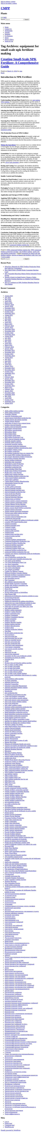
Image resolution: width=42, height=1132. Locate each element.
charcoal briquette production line (15, 492)
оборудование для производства (15, 982)
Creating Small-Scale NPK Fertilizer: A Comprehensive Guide (19, 62)
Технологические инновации (14, 1066)
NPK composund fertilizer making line (17, 767)
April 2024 (8, 343)
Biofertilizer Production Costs (14, 465)
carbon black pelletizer (12, 479)
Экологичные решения (12, 1100)
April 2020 (8, 398)
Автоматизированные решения (15, 894)
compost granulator (11, 523)
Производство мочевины (13, 1017)
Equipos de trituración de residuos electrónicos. (19, 601)
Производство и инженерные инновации (18, 1013)
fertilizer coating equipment (13, 610)
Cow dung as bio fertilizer (13, 560)
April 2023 (8, 364)
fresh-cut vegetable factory (13, 640)
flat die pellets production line (14, 633)
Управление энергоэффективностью (17, 1077)
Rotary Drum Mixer (11, 853)
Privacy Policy (9, 39)
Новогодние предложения (13, 971)
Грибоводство (9, 936)
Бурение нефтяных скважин (14, 913)
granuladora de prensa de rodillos (15, 657)
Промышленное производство (15, 1028)
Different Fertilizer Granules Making (16, 573)
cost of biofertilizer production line (15, 557)
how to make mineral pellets (13, 672)
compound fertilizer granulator (14, 545)
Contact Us (8, 29)
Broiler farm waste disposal (13, 472)
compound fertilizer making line (19, 245)
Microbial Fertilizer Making (13, 753)
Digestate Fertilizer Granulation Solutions (17, 575)
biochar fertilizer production (13, 460)
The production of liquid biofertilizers (16, 869)
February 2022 (9, 377)
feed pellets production (12, 608)
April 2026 (8, 301)
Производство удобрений (13, 1022)
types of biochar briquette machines (15, 872)
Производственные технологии (15, 1010)
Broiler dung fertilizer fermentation (15, 471)
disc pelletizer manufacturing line (15, 582)
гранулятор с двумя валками (14, 929)
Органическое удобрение (13, 994)
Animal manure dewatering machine (16, 420)
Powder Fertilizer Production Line (15, 835)
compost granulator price (12, 525)
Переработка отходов (12, 998)
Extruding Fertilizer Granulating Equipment (18, 605)
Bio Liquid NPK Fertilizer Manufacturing (17, 455)
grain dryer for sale (10, 652)
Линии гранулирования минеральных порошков (21, 957)
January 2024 (9, 349)
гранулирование (10, 918)
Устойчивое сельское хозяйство (15, 1080)
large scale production (11, 703)
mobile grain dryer (10, 758)
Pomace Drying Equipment (13, 814)
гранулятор (8, 924)
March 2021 (8, 387)
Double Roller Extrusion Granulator (16, 583)
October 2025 (9, 312)
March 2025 (8, 324)
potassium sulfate (6, 130)
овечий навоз (9, 991)
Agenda (7, 32)
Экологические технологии (14, 1096)
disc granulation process (12, 578)
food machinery (9, 635)
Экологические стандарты (13, 1094)
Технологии (9, 1057)
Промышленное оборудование (15, 1026)
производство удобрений (13, 1020)
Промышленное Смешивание (14, 1029)
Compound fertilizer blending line (15, 543)
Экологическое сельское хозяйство (16, 1098)
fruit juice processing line (12, 642)
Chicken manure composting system (16, 502)
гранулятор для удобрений (13, 925)
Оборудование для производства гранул (18, 983)
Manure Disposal (10, 735)
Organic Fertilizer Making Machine (15, 797)
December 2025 (10, 308)
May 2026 (8, 299)
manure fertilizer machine (12, 737)
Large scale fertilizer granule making (16, 698)
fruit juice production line (12, 643)
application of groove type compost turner (17, 423)
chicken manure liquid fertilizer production (18, 508)
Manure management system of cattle (16, 740)
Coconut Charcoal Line (12, 515)
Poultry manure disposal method (15, 828)
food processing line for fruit (13, 638)
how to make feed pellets (12, 668)
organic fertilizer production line (14, 800)
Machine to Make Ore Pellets (14, 724)
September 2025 (10, 313)
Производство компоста (13, 1015)
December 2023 (10, 350)
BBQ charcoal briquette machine (15, 439)
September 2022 (10, 373)
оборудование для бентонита (14, 973)
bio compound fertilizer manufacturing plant (18, 448)
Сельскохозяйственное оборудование (17, 1045)
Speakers (7, 34)
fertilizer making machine (12, 624)
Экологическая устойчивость (14, 1087)
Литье (7, 968)
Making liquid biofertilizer (13, 730)
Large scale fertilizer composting (15, 696)
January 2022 (9, 378)
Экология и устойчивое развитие (16, 1105)
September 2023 (10, 356)
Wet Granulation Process (12, 883)
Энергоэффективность (12, 1114)
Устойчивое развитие (12, 1079)
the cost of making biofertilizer (14, 867)
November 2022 (10, 370)
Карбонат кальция (11, 953)
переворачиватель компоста (14, 996)
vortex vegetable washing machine (15, 879)
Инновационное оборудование (15, 950)
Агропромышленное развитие (15, 899)
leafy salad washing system (13, 705)
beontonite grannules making (13, 444)
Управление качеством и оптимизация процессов (21, 1075)
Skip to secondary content (9, 3)
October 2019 (9, 400)
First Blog (8, 631)
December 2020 (10, 393)
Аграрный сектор (10, 895)
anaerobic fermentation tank (13, 416)
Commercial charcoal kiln (13, 518)
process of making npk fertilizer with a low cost (26, 255)
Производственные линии (13, 1006)
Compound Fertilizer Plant (13, 546)
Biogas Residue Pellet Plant (13, 469)
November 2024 (10, 331)
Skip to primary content (8, 1)
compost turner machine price (14, 534)
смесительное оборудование (14, 1049)
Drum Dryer (8, 589)
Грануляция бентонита (12, 932)
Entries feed (8, 1123)
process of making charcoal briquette (16, 841)
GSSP (6, 661)
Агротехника (9, 901)
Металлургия (9, 969)
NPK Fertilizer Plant (11, 775)
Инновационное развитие (13, 952)
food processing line (11, 636)
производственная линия (13, 1001)
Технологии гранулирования (14, 1059)
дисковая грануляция (12, 939)
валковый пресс (10, 916)
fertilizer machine (10, 620)
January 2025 (9, 327)
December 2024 (10, 329)
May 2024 (8, 341)
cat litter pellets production (13, 486)
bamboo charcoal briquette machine (16, 427)
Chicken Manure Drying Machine (15, 504)
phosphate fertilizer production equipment (17, 809)
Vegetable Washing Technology (14, 878)
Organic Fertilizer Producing (13, 798)
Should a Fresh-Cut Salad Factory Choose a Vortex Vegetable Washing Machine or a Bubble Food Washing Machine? (22, 279)
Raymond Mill (9, 846)
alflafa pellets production (12, 412)
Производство (9, 1012)
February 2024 (9, 347)
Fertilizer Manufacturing (12, 626)
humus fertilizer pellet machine (14, 679)
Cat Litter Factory (10, 485)
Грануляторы (9, 931)
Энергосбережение (11, 1112)
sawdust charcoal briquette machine (16, 855)
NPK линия (8, 784)
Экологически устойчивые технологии (18, 1089)
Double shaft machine (11, 587)
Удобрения (8, 1070)
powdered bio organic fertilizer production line (19, 837)
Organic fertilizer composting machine (16, 790)
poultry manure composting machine (16, 827)
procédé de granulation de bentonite (16, 839)
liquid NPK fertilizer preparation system (17, 719)
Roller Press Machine (11, 848)
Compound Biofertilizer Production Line (17, 541)
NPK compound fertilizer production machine (19, 770)
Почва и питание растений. (14, 999)
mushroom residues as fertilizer (14, 761)
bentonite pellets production (13, 442)
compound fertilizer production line (15, 550)
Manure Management (11, 738)
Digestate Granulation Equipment (15, 576)
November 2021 (10, 382)
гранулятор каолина (11, 927)
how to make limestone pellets (14, 670)
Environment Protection (12, 598)
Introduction (8, 691)
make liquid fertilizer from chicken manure (18, 726)
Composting (8, 538)
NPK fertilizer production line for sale (16, 779)
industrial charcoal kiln (12, 682)
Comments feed (9, 1125)
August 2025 (9, 315)
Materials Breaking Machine (13, 749)
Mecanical (8, 751)
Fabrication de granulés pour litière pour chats (19, 606)
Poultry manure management (13, 830)
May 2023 (8, 363)
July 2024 (8, 338)
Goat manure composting (12, 647)
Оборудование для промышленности (17, 989)
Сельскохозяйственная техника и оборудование (20, 1042)
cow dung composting (11, 564)
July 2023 (8, 359)
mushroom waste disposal (13, 763)
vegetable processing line (12, 876)
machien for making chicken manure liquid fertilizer (21, 721)
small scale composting (12, 862)
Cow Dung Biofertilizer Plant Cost (15, 562)
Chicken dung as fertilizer (13, 499)
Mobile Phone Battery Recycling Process (17, 760)
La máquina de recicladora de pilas (15, 694)
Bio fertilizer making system (13, 449)
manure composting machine (13, 733)
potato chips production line (13, 820)
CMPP (5, 8)
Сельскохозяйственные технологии (16, 1047)
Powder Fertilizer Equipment (13, 832)
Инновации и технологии (13, 948)
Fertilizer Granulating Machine (14, 617)
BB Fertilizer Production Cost (14, 437)
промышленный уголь (12, 1033)
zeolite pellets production (12, 885)
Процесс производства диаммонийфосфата (19, 1035)
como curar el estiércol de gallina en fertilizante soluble (21, 520)
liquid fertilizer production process (15, 717)
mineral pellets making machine (14, 756)
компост (7, 955)
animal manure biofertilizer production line (18, 418)
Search (3, 19)
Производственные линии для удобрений (18, 1008)
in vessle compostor (11, 680)
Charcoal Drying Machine (13, 494)
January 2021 (9, 391)
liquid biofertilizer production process (16, 712)
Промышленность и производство (16, 1031)
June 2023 (8, 361)
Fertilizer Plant (9, 627)
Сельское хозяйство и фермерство (16, 1038)
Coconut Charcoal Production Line (15, 516)
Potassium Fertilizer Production (14, 818)
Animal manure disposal (12, 421)
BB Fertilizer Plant (10, 434)
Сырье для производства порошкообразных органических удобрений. (19, 1055)
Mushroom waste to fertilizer (13, 765)
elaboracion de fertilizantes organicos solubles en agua (21, 596)
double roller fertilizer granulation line (16, 585)
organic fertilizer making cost (14, 795)
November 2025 (10, 310)
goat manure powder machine (14, 649)
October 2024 (9, 333)
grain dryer (8, 650)
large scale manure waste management (16, 700)
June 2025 (8, 319)
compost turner (9, 532)
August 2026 (9, 296)
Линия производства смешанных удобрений (19, 964)
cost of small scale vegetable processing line (18, 559)
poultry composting (11, 821)
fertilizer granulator (10, 619)
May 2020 (8, 396)
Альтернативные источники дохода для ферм (20, 906)
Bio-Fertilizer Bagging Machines (15, 458)
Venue (7, 38)
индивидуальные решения (13, 946)
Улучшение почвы (11, 1073)
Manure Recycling (10, 742)
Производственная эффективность (16, 1005)
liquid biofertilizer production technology (17, 714)
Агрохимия (8, 904)
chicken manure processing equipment (16, 511)
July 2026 (8, 297)
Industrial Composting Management (16, 686)
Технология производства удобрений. (17, 1068)
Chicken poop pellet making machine (16, 513)
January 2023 (9, 366)
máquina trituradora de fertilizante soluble (17, 747)
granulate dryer (9, 659)
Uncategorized (9, 874)
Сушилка (8, 1052)
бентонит (8, 909)
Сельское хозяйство (11, 1036)
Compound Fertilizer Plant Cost (14, 548)
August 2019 (9, 403)
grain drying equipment (12, 654)
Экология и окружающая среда (15, 1103)
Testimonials (8, 31)
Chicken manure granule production (16, 506)
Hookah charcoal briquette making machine (18, 663)
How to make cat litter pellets (14, 664)
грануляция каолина (11, 934)
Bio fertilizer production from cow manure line (19, 453)
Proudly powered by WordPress (10, 1130)
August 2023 (9, 357)
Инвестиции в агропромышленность (17, 943)
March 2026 (8, 303)
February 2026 (9, 304)
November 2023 (10, 352)
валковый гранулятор (12, 915)
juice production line (11, 693)
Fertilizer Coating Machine (13, 612)
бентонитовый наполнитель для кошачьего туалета (22, 911)
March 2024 (8, 345)
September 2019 (10, 401)
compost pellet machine (12, 531)
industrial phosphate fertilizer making (16, 687)
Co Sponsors (9, 36)
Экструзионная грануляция (14, 1110)
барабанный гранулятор (13, 908)
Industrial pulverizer (11, 689)
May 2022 (8, 375)
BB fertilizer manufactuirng (13, 428)
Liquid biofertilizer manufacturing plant (17, 710)
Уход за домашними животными (15, 1082)
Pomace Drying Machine (12, 816)
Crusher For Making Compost (14, 571)
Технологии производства (13, 1063)
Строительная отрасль (12, 1050)
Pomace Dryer (9, 813)
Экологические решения (13, 1093)
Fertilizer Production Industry (14, 629)
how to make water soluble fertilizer (16, 673)
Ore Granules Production (12, 786)
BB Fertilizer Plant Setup (12, 435)
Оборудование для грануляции (15, 976)
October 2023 (9, 354)
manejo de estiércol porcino (13, 731)
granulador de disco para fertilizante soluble (18, 656)
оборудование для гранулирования (16, 975)
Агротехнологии (10, 902)
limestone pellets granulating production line (18, 707)
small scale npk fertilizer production (16, 864)
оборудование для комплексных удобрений (19, 978)
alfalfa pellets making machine (14, 411)
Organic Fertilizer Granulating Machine (17, 791)
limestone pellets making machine (15, 709)
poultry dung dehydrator (12, 823)
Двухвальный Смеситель (13, 938)
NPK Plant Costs (10, 783)
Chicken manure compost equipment (16, 501)
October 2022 (9, 371)
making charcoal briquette (13, 728)
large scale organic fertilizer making (16, 701)
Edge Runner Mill (10, 594)
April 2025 (8, 322)
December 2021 (10, 380)
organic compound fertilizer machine (16, 788)
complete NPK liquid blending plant (16, 522)
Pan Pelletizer (9, 805)
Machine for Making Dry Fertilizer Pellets (17, 723)
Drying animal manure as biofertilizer (16, 592)
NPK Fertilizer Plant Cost (13, 777)
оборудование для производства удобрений (19, 987)
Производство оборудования (14, 1019)
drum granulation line (11, 590)
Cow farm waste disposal (12, 568)
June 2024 (8, 340)
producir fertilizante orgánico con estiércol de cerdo (20, 844)
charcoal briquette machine (13, 488)
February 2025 (9, 326)
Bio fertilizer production (12, 451)
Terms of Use (9, 41)
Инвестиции (9, 941)
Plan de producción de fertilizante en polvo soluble (20, 811)
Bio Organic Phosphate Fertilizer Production (18, 457)
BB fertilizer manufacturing (13, 430)
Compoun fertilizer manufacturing (15, 539)
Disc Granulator (10, 580)
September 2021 (10, 386)
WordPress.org (9, 1127)
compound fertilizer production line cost (17, 552)
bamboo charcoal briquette (13, 425)
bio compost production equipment (15, 446)
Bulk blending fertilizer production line (17, 476)
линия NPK (8, 959)
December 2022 (10, 368)
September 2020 (10, 394)
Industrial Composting (11, 684)
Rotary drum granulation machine (15, 851)
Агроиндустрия (10, 897)
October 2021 (9, 384)
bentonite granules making (13, 441)
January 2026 (9, 306)
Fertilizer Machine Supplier (13, 622)
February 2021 (9, 389)
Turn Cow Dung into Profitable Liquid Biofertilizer (20, 871)
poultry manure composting (13, 825)
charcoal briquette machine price (15, 490)
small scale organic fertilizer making (16, 865)
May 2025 (8, 320)
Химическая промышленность (15, 1086)
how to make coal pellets (12, 666)
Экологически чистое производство (17, 1091)
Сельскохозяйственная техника (15, 1040)
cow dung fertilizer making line (14, 566)
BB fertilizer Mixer (10, 432)
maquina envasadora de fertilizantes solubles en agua (21, 746)
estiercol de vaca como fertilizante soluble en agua (20, 603)
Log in (7, 1122)
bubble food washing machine (14, 474)
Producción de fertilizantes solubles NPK (17, 842)
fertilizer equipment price (12, 613)
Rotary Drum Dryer (11, 850)
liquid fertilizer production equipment (16, 716)
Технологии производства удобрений (17, 1065)
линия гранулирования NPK (14, 961)
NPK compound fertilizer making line (18, 250)
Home (6, 27)
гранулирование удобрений (14, 922)
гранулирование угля (12, 920)
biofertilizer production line (13, 467)
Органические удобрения (13, 992)
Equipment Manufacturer (12, 599)
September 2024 (10, 334)
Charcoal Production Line (13, 495)
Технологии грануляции (13, 1061)
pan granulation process (12, 802)
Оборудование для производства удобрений (19, 985)
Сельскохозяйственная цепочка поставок (18, 1043)
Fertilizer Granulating (11, 615)
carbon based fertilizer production (15, 478)
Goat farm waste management (14, 645)
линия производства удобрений (15, 966)
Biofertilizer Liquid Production (14, 464)
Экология (8, 1102)
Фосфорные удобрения (12, 1084)
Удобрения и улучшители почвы (15, 1072)
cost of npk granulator (12, 162)
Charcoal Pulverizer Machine (14, 497)
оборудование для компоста (14, 980)
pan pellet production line (12, 804)
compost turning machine (12, 536)
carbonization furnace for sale (14, 483)
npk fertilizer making (25, 252)
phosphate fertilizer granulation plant (16, 807)
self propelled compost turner (14, 857)
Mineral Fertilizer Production (13, 754)
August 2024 (9, 336)
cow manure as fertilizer (12, 569)
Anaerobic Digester (11, 414)
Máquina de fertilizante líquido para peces (17, 744)
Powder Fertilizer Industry (13, 834)
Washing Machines (10, 881)
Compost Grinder (10, 527)
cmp (20, 71)
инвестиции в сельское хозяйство (16, 945)
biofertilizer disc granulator (13, 462)
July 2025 (8, 317)
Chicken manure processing (13, 509)
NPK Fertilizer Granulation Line (15, 772)
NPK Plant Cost (10, 781)
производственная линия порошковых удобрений (21, 1003)
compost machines (10, 529)
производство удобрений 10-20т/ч (16, 1024)
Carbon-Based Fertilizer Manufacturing (17, 481)
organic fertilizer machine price (14, 793)
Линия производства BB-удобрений (17, 962)
